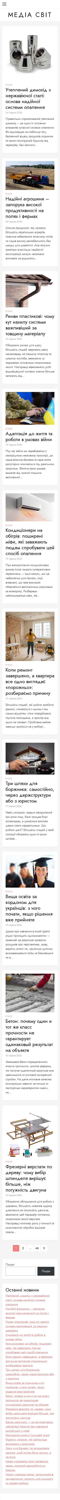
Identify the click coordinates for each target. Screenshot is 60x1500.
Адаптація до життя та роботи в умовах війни (29, 436)
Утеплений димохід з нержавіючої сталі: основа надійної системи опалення (28, 98)
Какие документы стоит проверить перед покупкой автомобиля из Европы (27, 1465)
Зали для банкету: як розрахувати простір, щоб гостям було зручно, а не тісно (28, 1452)
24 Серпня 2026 (14, 112)
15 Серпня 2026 (14, 925)
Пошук (10, 1264)
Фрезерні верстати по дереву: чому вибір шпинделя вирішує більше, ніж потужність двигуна (29, 1178)
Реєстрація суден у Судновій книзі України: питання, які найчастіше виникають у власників (27, 1439)
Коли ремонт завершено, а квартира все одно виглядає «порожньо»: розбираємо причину (30, 681)
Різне (9, 84)
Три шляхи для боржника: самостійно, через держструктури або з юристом (30, 792)
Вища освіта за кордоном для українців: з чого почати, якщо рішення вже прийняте (29, 908)
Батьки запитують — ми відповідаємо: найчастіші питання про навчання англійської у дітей (29, 1426)
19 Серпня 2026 (14, 339)
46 (37, 1248)
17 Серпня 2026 (14, 806)
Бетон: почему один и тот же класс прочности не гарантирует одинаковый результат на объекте (29, 1035)
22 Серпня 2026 (14, 221)
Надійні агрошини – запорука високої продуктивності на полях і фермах (27, 207)
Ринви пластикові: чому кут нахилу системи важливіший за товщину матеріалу (30, 325)
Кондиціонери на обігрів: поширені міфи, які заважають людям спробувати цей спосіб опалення (30, 541)
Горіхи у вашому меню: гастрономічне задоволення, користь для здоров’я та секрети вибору (29, 1478)
